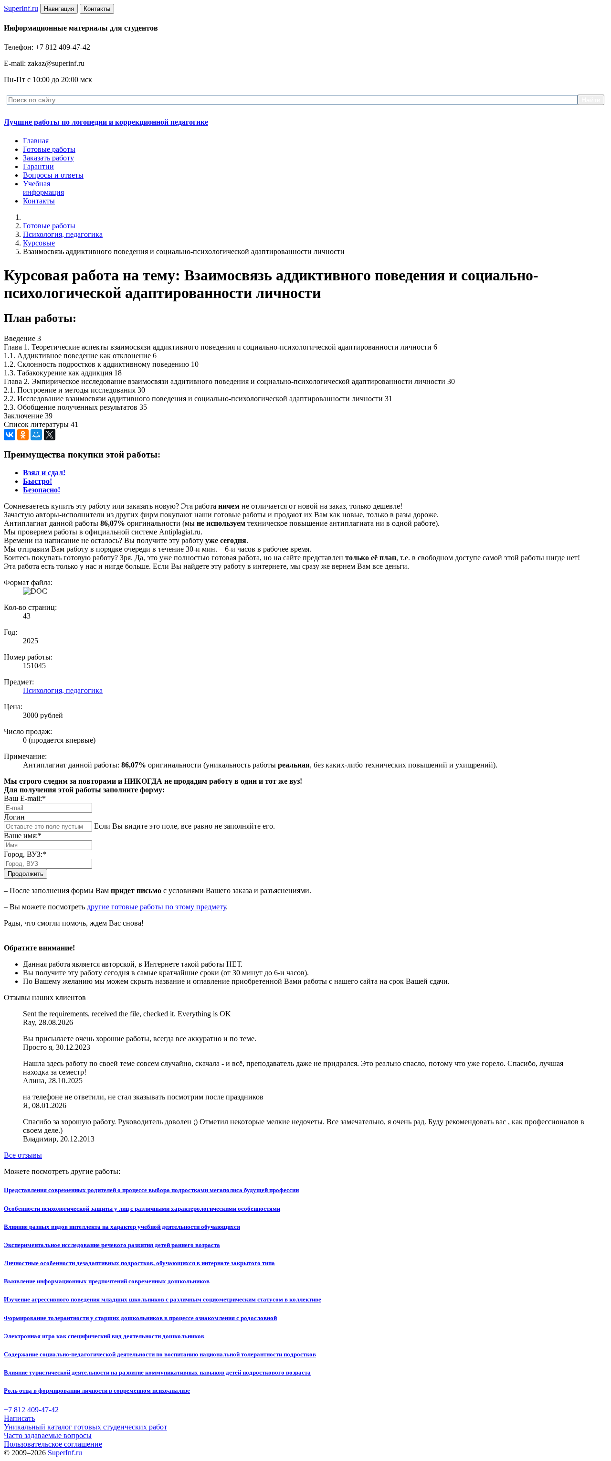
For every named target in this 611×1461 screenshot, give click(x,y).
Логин (14, 817)
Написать (19, 1418)
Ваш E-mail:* (25, 798)
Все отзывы (23, 1155)
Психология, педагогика (63, 234)
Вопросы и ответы (53, 175)
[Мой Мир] (36, 434)
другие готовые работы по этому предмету (156, 907)
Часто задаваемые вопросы (48, 1435)
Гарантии (38, 166)
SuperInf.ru (65, 1453)
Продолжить (25, 873)
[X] (49, 434)
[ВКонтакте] (9, 434)
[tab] (44, 473)
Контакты (39, 201)
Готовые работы (49, 149)
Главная (36, 141)
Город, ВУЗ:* (25, 854)
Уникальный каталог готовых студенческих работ (85, 1427)
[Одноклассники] (23, 434)
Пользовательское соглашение (53, 1444)
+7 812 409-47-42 (31, 1410)
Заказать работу (48, 158)
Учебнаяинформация (43, 188)
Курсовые (39, 243)
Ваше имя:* (23, 836)
